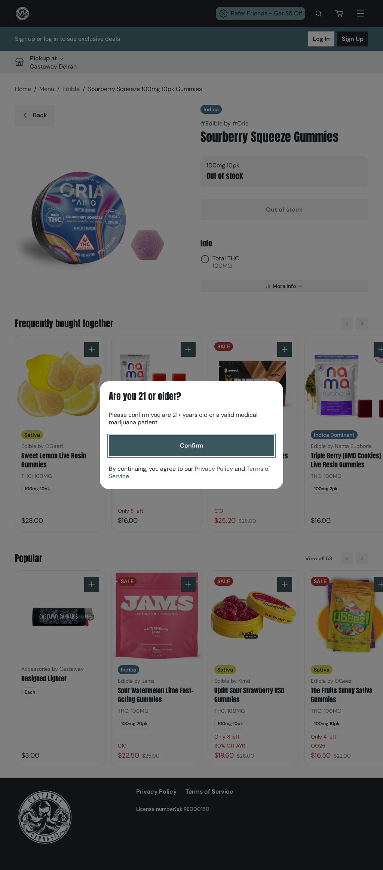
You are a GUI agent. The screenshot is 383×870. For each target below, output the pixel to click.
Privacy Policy (214, 469)
